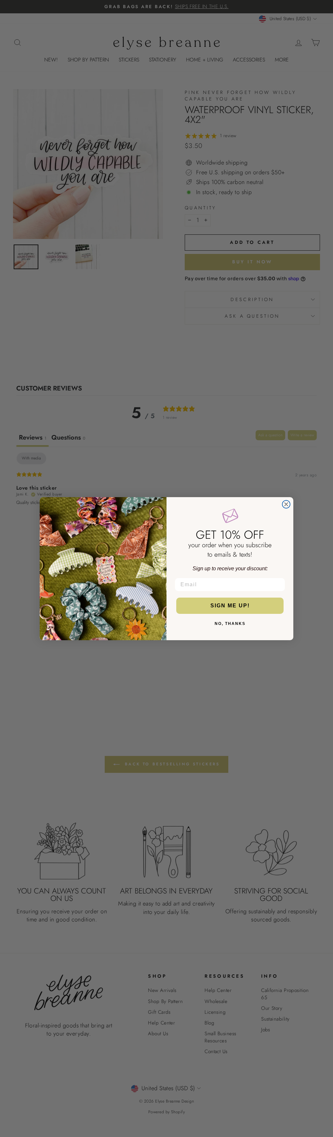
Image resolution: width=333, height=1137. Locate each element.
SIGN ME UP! (230, 605)
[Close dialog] (286, 504)
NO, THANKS (230, 623)
